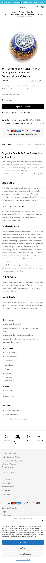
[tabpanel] (23, 287)
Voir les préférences (23, 554)
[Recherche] (38, 7)
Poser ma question (11, 112)
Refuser (23, 548)
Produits (21, 12)
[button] (43, 520)
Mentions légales (8, 472)
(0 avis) (41, 81)
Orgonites (30, 12)
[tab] (6, 144)
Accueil (14, 12)
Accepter (23, 542)
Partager (27, 112)
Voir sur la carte (7, 467)
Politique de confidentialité (23, 560)
